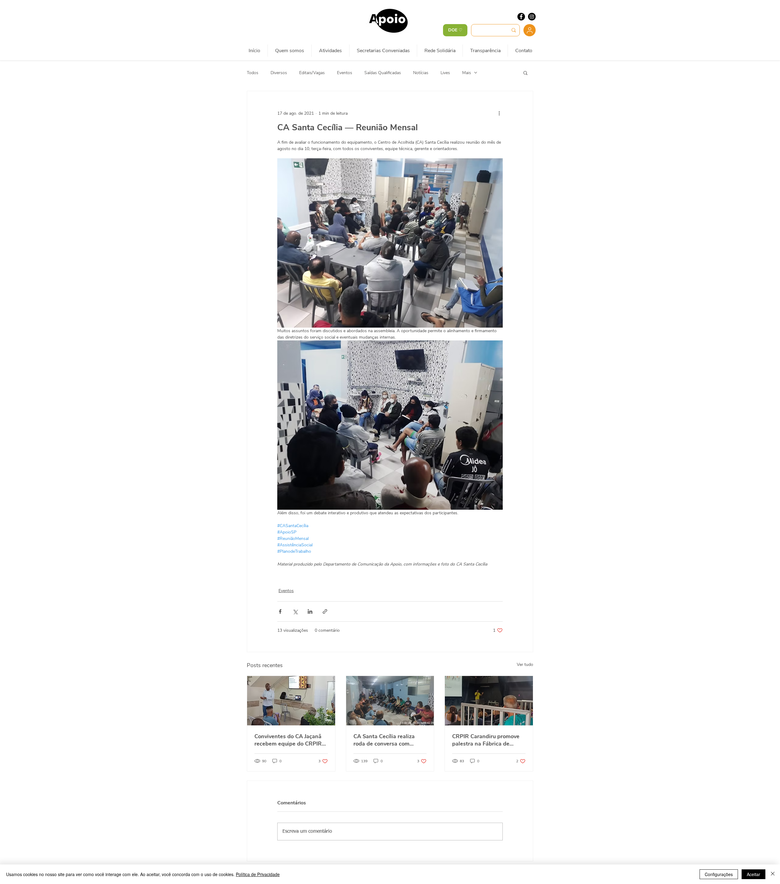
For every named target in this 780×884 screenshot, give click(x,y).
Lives (445, 72)
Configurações (719, 874)
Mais (466, 72)
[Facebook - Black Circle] (521, 16)
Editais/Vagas (312, 72)
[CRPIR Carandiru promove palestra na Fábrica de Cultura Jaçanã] (489, 700)
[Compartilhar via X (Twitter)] (295, 611)
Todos (252, 72)
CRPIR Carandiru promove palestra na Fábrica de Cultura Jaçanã (485, 740)
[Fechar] (772, 874)
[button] (525, 72)
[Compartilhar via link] (325, 611)
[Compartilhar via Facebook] (280, 611)
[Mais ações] (499, 113)
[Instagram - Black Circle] (532, 16)
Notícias (420, 72)
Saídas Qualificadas (382, 72)
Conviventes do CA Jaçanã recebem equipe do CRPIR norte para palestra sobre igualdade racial (288, 740)
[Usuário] (529, 30)
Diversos (279, 72)
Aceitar (753, 874)
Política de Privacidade (258, 874)
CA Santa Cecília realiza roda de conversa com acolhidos (384, 740)
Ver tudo (525, 664)
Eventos (344, 72)
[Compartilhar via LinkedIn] (310, 611)
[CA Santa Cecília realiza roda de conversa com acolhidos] (390, 700)
